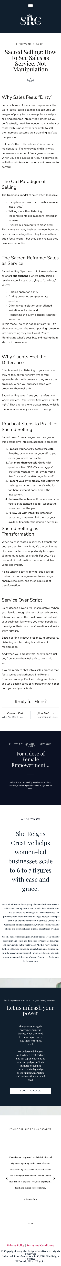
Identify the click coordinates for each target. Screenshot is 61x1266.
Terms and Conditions (40, 1245)
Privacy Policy (16, 1245)
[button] (30, 5)
